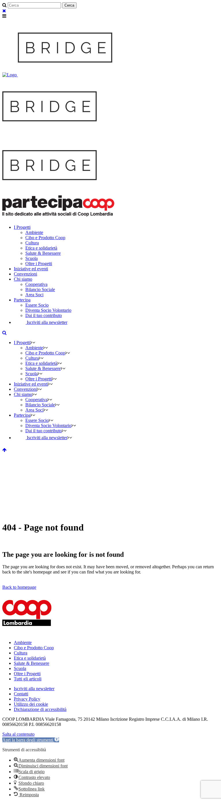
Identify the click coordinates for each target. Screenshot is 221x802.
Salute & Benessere (31, 663)
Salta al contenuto (18, 734)
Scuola (20, 668)
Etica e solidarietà (30, 658)
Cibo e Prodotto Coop (34, 647)
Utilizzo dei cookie (31, 704)
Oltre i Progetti (27, 673)
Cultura (20, 652)
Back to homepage (19, 587)
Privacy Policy (27, 699)
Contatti (21, 693)
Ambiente (23, 642)
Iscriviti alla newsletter (34, 688)
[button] (30, 739)
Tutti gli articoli (27, 678)
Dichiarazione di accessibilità (40, 709)
